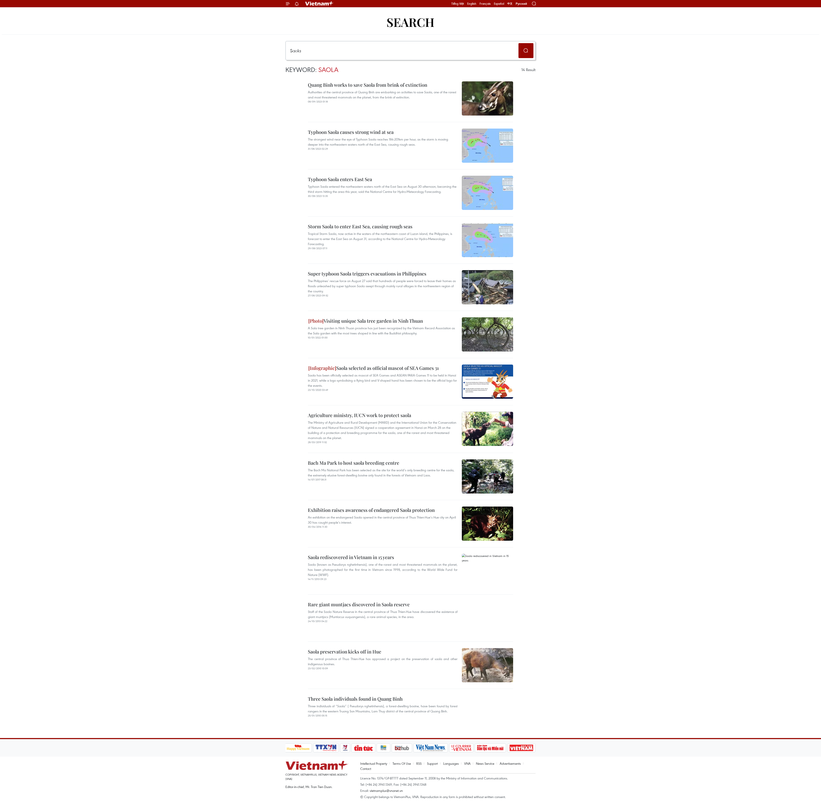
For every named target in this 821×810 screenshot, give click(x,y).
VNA (467, 763)
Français (485, 4)
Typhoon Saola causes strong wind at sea (351, 132)
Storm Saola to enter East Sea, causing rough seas (360, 226)
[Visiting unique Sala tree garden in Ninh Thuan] (487, 334)
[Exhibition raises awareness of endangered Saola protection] (487, 524)
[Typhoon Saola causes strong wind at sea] (487, 146)
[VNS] (430, 747)
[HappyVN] (298, 747)
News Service (485, 763)
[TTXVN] (326, 747)
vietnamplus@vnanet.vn (386, 790)
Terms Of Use (402, 763)
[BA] (521, 747)
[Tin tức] (363, 747)
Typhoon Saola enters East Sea (340, 179)
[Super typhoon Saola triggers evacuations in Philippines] (487, 287)
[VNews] (345, 747)
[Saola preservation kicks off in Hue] (487, 665)
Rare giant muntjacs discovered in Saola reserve (359, 604)
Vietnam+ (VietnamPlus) (319, 3)
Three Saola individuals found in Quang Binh (355, 699)
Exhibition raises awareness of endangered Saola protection (371, 510)
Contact (365, 768)
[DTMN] (490, 747)
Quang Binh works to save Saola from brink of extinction (367, 85)
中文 (509, 3)
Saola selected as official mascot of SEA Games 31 (387, 368)
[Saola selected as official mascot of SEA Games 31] (487, 382)
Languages (451, 763)
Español (499, 4)
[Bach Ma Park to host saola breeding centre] (487, 476)
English (471, 4)
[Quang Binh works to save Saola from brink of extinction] (487, 98)
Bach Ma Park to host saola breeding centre (353, 463)
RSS (419, 763)
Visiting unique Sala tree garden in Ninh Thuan (373, 321)
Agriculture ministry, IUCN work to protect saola (359, 415)
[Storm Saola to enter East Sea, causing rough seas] (487, 240)
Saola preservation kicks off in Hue (344, 651)
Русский (521, 3)
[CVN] (461, 747)
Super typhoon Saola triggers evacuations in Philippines (367, 273)
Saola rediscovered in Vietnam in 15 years (351, 557)
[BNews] (383, 747)
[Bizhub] (402, 747)
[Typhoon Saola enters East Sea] (487, 193)
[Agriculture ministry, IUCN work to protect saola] (487, 429)
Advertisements (510, 763)
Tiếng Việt (457, 4)
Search (410, 22)
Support (432, 763)
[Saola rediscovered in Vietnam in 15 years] (487, 571)
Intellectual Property (373, 763)
